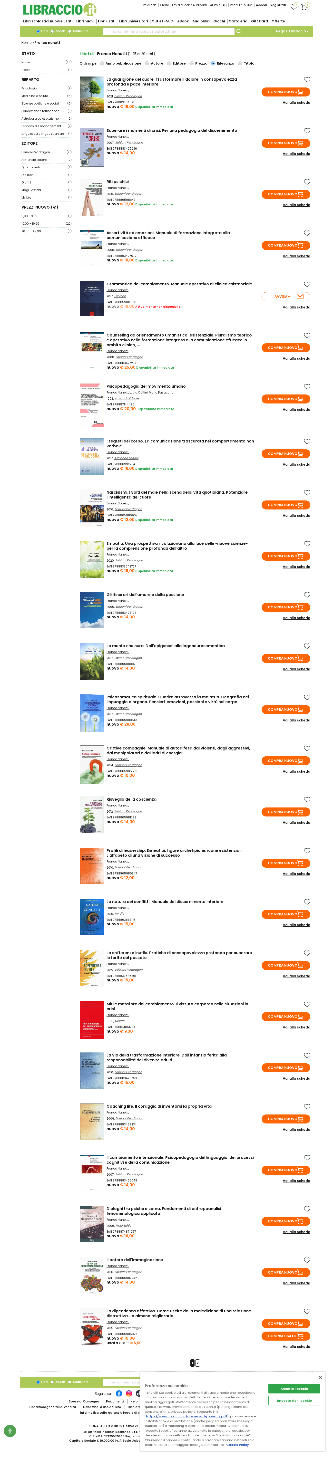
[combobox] (169, 31)
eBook (183, 21)
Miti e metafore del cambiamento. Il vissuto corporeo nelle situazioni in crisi (177, 1006)
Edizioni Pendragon (46, 152)
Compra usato (282, 1336)
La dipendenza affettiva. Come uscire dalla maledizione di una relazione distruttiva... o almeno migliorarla (179, 1313)
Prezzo (201, 63)
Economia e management (46, 126)
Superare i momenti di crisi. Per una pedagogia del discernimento (172, 130)
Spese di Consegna (84, 1401)
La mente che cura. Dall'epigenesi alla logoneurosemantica (166, 646)
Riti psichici (118, 181)
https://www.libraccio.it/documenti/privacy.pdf (186, 1416)
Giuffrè (46, 182)
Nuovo (46, 62)
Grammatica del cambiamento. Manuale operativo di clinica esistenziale (179, 284)
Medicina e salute (46, 96)
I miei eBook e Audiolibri (189, 5)
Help (134, 1401)
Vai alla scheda (296, 102)
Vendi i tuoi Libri (241, 5)
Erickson (46, 175)
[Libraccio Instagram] (129, 1396)
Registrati (278, 5)
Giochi (219, 21)
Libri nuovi (85, 21)
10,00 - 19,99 (46, 223)
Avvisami (283, 296)
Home (26, 42)
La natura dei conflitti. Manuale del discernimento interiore (165, 901)
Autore (157, 63)
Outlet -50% (163, 21)
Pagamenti (115, 1401)
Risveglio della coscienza (132, 799)
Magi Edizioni (46, 190)
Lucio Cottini (138, 392)
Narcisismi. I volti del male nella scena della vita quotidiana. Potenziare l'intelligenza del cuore (177, 495)
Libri (44, 31)
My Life (46, 197)
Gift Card (259, 21)
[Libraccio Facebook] (119, 1396)
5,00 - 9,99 (46, 216)
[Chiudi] (320, 1377)
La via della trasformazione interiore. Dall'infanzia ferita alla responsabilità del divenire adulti (167, 1057)
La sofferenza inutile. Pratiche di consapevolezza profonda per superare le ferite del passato (179, 955)
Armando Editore (46, 160)
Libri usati (107, 21)
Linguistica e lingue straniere (46, 134)
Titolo (249, 63)
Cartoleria (238, 21)
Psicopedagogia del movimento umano (146, 386)
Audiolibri (201, 21)
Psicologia (46, 88)
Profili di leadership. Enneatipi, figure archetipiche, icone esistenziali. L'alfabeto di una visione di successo (174, 853)
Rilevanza (225, 63)
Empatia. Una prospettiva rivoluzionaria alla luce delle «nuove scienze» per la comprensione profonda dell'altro (177, 546)
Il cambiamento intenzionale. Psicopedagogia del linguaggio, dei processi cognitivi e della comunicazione (180, 1160)
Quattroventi (46, 167)
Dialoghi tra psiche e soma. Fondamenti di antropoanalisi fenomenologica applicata (164, 1211)
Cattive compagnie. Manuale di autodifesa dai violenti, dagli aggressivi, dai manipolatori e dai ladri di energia (178, 750)
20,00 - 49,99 (46, 231)
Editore (179, 63)
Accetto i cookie (294, 1388)
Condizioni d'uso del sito (102, 1407)
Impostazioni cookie (294, 1400)
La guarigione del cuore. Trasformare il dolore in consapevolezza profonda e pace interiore (172, 82)
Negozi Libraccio (291, 31)
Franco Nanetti (117, 90)
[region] (232, 1411)
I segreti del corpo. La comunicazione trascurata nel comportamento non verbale (180, 443)
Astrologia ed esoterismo (46, 118)
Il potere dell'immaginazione (135, 1260)
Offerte (278, 21)
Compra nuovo (282, 91)
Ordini (164, 5)
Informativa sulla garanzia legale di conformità (118, 1413)
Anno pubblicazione (123, 63)
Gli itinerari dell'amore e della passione (145, 594)
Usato (46, 70)
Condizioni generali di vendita (52, 1407)
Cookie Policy (237, 1444)
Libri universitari (133, 21)
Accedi (261, 5)
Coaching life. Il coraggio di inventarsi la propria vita (159, 1106)
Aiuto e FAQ (218, 5)
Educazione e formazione (46, 111)
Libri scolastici (48, 21)
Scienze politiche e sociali (46, 103)
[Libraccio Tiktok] (139, 1396)
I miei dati (149, 5)
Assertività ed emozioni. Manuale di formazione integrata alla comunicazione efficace (168, 235)
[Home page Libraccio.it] (60, 15)
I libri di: (87, 54)
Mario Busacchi (160, 392)
